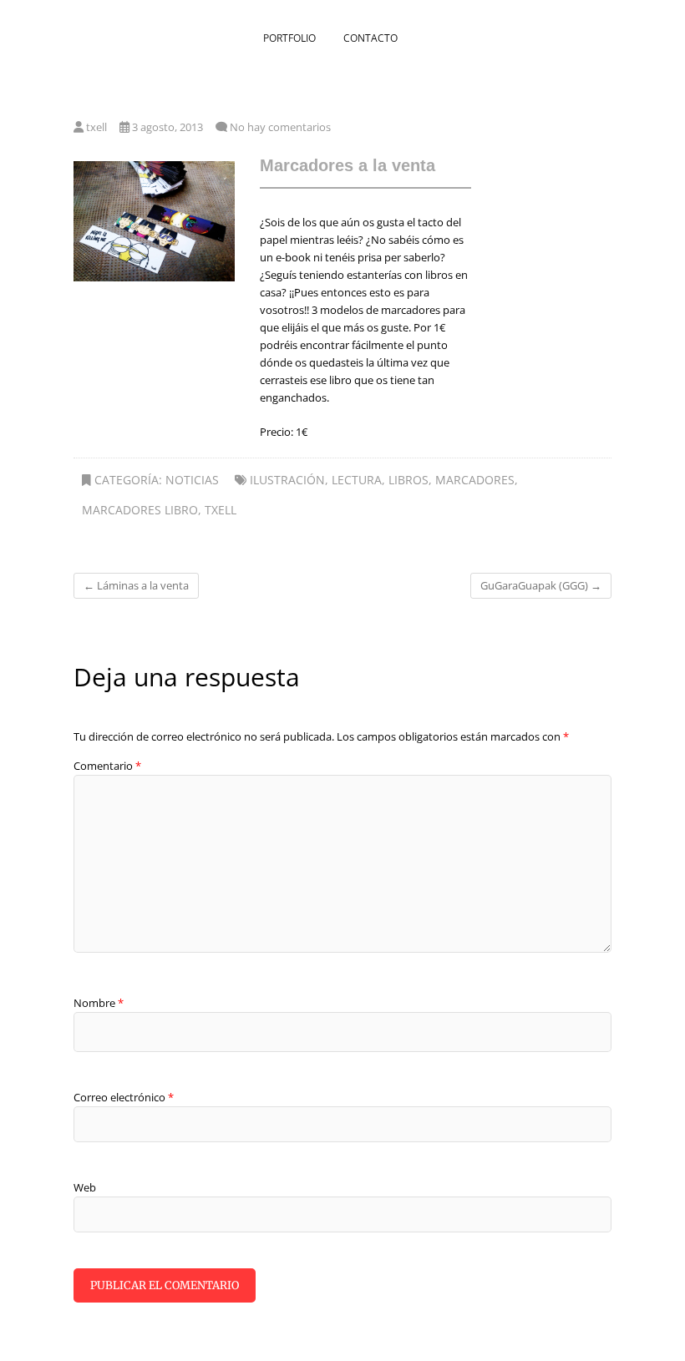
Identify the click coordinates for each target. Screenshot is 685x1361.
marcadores (475, 480)
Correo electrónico (124, 1097)
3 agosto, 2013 (166, 126)
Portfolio (289, 38)
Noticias (192, 480)
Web (85, 1187)
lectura (357, 480)
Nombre (99, 1002)
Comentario (107, 765)
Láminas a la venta (136, 585)
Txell (220, 510)
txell (95, 126)
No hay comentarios (280, 126)
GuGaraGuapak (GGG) (540, 585)
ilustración (287, 480)
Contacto (370, 38)
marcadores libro (140, 510)
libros (408, 480)
